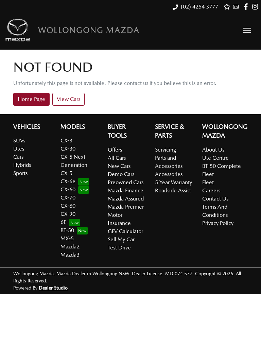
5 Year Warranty (173, 182)
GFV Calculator (125, 231)
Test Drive (119, 247)
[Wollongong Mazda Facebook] (247, 6)
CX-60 (67, 189)
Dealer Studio (53, 288)
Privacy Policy (217, 223)
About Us (213, 149)
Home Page (31, 99)
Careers (211, 190)
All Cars (117, 158)
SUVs (19, 140)
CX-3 (66, 140)
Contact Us (215, 198)
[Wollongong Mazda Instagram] (256, 6)
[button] (247, 30)
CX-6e (67, 181)
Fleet (208, 182)
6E (63, 222)
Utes (18, 148)
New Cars (119, 166)
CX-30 (67, 148)
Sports (20, 173)
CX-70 (67, 197)
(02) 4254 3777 (199, 6)
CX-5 (66, 173)
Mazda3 (70, 254)
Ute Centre (215, 158)
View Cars (68, 99)
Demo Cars (121, 174)
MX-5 (67, 238)
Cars (18, 157)
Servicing (165, 149)
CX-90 (67, 214)
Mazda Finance (125, 190)
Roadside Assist (173, 190)
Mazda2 (70, 246)
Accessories (168, 174)
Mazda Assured (126, 198)
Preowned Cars (125, 182)
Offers (115, 149)
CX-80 (67, 206)
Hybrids (22, 165)
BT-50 (67, 230)
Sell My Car (121, 239)
